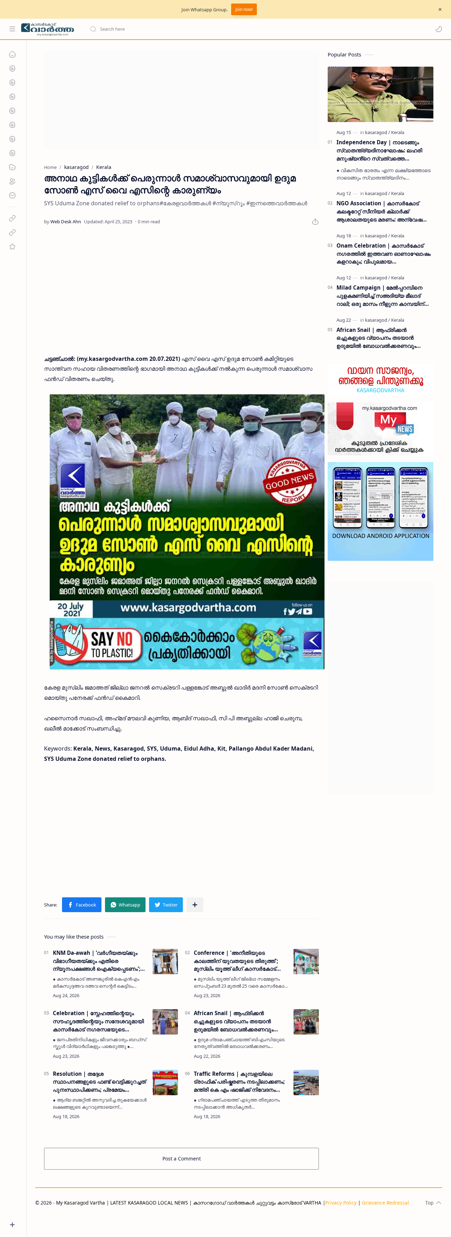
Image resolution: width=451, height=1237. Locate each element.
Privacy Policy (341, 1202)
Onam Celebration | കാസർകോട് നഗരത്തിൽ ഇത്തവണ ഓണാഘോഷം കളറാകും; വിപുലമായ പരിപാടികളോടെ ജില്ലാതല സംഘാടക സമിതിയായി (383, 254)
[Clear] (201, 29)
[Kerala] (397, 132)
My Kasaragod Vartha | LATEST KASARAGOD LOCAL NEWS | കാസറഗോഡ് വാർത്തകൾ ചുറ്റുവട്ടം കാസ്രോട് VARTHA (188, 1202)
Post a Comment (181, 1158)
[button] (438, 29)
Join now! (244, 9)
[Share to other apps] (194, 904)
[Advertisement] (181, 100)
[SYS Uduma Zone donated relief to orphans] (187, 531)
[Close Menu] (440, 9)
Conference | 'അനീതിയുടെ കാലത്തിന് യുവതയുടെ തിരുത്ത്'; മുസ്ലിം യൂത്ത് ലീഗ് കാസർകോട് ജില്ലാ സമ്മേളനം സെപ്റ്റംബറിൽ (236, 961)
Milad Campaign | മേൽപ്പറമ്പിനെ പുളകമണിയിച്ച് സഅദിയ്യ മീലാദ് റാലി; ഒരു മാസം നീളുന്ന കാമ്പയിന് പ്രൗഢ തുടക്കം (380, 296)
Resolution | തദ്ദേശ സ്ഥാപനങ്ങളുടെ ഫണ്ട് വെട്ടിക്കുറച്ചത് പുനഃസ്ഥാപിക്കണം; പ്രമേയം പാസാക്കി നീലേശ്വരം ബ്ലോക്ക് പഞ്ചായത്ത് (99, 1082)
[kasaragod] (377, 132)
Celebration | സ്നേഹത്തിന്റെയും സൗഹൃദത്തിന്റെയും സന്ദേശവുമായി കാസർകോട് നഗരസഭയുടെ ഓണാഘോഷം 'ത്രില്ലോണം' (98, 1021)
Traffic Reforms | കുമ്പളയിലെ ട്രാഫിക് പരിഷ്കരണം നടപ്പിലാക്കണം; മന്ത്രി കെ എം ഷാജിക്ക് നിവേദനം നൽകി (239, 1082)
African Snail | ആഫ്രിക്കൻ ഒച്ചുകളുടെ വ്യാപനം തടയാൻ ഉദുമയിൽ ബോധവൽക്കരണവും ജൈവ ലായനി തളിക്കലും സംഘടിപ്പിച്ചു (233, 1021)
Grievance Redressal (385, 1202)
